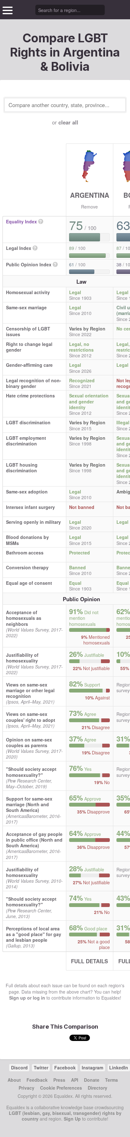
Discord (19, 1067)
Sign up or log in (27, 998)
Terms (111, 1080)
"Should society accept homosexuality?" (31, 772)
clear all (68, 122)
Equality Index (21, 221)
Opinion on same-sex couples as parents (29, 742)
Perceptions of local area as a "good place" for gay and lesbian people (33, 934)
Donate (91, 1080)
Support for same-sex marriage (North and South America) (29, 804)
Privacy (26, 1088)
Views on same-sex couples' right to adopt (30, 717)
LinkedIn (118, 1067)
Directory (97, 1088)
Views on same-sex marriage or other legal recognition (30, 690)
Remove (89, 206)
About (14, 1080)
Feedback (37, 1080)
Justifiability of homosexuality (22, 658)
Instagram (92, 1067)
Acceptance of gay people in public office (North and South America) (34, 840)
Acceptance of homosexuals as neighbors (23, 618)
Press (59, 1080)
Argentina (89, 195)
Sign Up (72, 1119)
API (74, 1080)
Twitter (41, 1067)
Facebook (65, 1067)
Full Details (89, 961)
